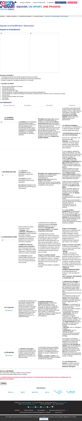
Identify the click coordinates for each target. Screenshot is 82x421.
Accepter (44, 419)
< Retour (3, 383)
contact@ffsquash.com (28, 404)
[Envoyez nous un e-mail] (49, 407)
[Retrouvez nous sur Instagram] (53, 407)
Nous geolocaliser (62, 402)
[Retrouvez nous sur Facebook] (31, 407)
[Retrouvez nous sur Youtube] (43, 407)
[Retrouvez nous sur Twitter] (37, 407)
